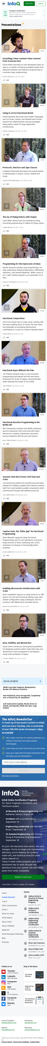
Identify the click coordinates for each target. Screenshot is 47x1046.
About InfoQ (7, 922)
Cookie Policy (35, 1042)
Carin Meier (7, 227)
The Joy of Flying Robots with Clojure (20, 217)
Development (11, 681)
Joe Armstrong (9, 495)
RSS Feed (23, 24)
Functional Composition (14, 318)
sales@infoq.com (30, 1023)
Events (4, 910)
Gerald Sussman (9, 282)
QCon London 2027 (36, 955)
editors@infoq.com (8, 1030)
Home (4, 893)
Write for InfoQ (8, 914)
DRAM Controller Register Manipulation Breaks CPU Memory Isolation (19, 688)
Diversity (5, 942)
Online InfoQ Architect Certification (33, 910)
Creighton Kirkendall (11, 180)
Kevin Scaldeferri (10, 606)
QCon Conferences (9, 905)
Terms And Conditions (21, 1042)
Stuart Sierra (8, 658)
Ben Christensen (9, 440)
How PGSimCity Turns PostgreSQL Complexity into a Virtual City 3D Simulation (21, 697)
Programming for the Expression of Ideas (22, 264)
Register (29, 3)
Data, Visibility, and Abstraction (17, 643)
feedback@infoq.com (9, 1023)
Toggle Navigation (3, 3)
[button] (23, 770)
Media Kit (5, 930)
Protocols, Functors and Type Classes (20, 167)
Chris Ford (7, 334)
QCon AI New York (35, 949)
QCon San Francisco (36, 943)
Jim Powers (7, 386)
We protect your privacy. (10, 776)
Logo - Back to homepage (14, 3)
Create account (8, 897)
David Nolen (7, 77)
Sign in (41, 3)
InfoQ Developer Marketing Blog (12, 936)
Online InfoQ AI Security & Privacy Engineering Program (35, 899)
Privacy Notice (7, 1042)
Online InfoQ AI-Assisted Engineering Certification (35, 934)
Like (7, 80)
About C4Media (8, 926)
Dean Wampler (8, 552)
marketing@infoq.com (32, 1030)
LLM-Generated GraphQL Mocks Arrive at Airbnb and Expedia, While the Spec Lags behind (20, 706)
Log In (4, 901)
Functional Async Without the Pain (18, 370)
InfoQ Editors (7, 918)
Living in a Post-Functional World (18, 113)
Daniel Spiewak (9, 131)
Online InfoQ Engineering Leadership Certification (33, 922)
